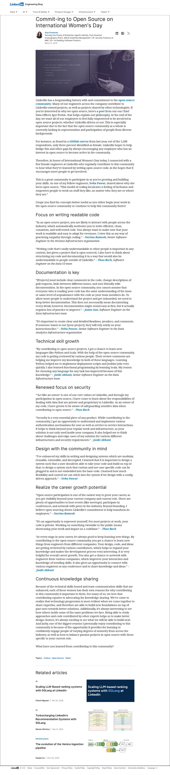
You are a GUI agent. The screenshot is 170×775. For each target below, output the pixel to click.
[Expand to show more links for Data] (16, 12)
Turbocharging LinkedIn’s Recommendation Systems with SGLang (56, 719)
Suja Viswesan (51, 32)
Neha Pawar (97, 183)
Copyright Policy (93, 768)
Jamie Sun (91, 309)
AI (24, 12)
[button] (117, 33)
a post (101, 111)
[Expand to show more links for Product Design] (72, 12)
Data (12, 12)
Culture (47, 658)
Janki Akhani (63, 375)
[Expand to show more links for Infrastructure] (94, 12)
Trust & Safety (40, 12)
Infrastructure (86, 12)
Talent (104, 12)
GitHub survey (79, 141)
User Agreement (53, 768)
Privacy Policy (67, 768)
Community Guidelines (136, 768)
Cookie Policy (80, 768)
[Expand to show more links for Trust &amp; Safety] (49, 12)
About (29, 768)
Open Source (58, 658)
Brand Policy (107, 768)
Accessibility (39, 768)
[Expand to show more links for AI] (26, 12)
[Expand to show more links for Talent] (109, 12)
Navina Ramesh (95, 237)
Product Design (63, 12)
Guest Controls (120, 768)
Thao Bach (105, 260)
